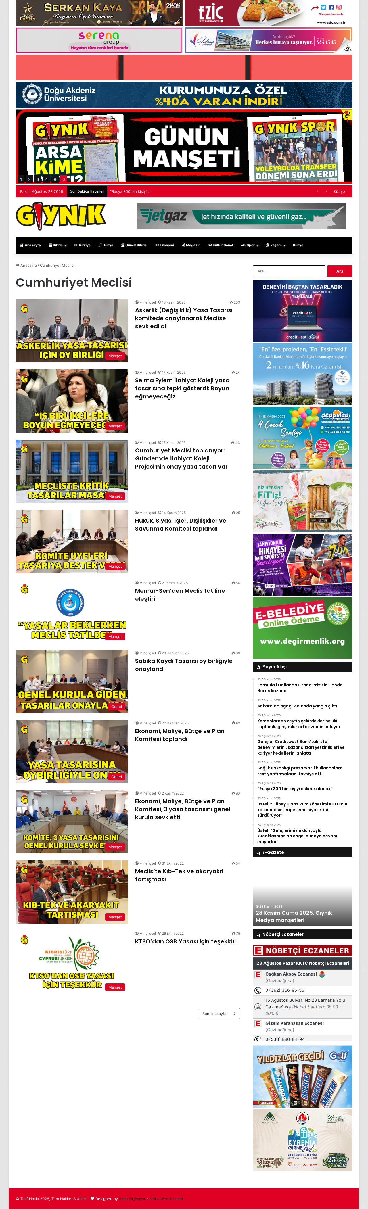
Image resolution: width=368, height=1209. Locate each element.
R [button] (55, 179)
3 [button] (38, 179)
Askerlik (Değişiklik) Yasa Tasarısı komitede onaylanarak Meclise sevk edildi (184, 318)
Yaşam (275, 245)
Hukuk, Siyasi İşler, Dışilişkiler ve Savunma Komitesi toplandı (180, 525)
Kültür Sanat (222, 245)
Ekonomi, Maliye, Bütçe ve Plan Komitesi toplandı (180, 735)
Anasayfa (32, 245)
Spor (250, 245)
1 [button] (21, 179)
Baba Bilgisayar (132, 1198)
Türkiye (84, 245)
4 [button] (46, 179)
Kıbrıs (57, 245)
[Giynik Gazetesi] (61, 216)
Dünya (107, 245)
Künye (339, 191)
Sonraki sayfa (214, 1013)
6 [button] (63, 179)
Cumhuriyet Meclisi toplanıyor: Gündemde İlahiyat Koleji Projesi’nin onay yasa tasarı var (181, 458)
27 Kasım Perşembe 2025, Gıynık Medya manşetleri (299, 916)
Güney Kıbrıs (135, 245)
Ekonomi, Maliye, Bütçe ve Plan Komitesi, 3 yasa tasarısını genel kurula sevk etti (182, 809)
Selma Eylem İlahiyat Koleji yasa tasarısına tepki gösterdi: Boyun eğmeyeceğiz (182, 388)
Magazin (192, 245)
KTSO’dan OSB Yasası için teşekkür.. (187, 941)
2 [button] (29, 179)
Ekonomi (166, 245)
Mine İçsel (147, 302)
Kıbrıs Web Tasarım (166, 1198)
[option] (302, 894)
